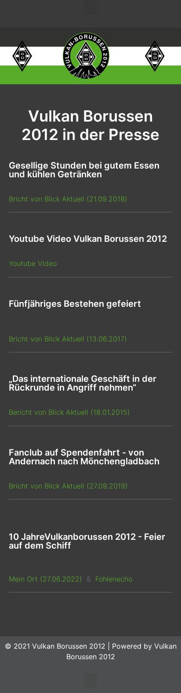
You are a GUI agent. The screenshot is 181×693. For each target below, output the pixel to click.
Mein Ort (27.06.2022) (45, 579)
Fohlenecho (112, 579)
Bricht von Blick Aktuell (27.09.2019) (68, 485)
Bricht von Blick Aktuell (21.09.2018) (68, 198)
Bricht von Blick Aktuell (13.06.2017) (68, 338)
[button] (90, 7)
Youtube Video (33, 263)
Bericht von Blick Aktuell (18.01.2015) (69, 412)
